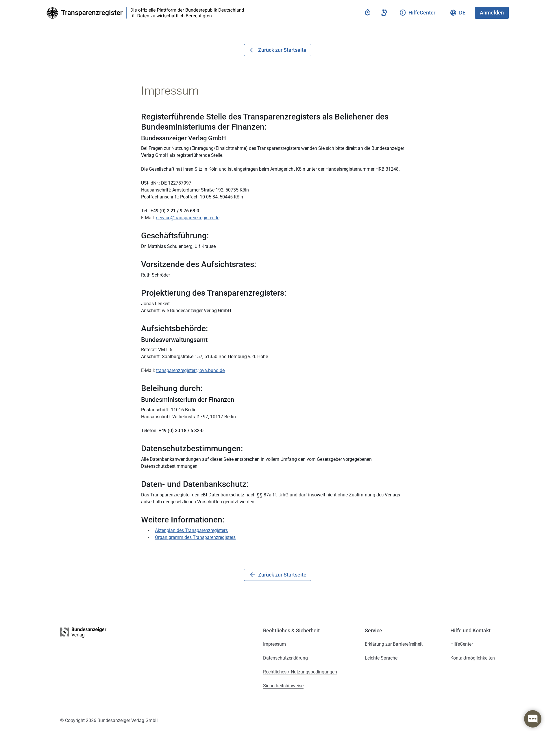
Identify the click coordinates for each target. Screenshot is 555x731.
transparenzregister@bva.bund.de (190, 370)
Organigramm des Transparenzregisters (195, 537)
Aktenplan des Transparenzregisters (191, 530)
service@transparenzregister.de (187, 217)
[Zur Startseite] (146, 13)
